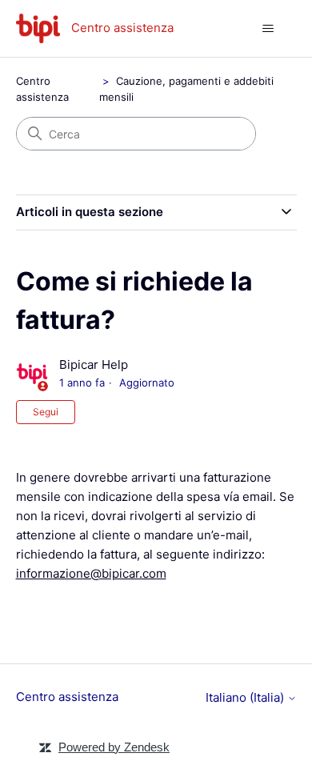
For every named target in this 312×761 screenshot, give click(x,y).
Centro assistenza (67, 696)
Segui (45, 412)
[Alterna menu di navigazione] (268, 29)
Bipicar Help (93, 364)
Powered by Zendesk (114, 747)
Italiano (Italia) (246, 697)
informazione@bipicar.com (91, 573)
